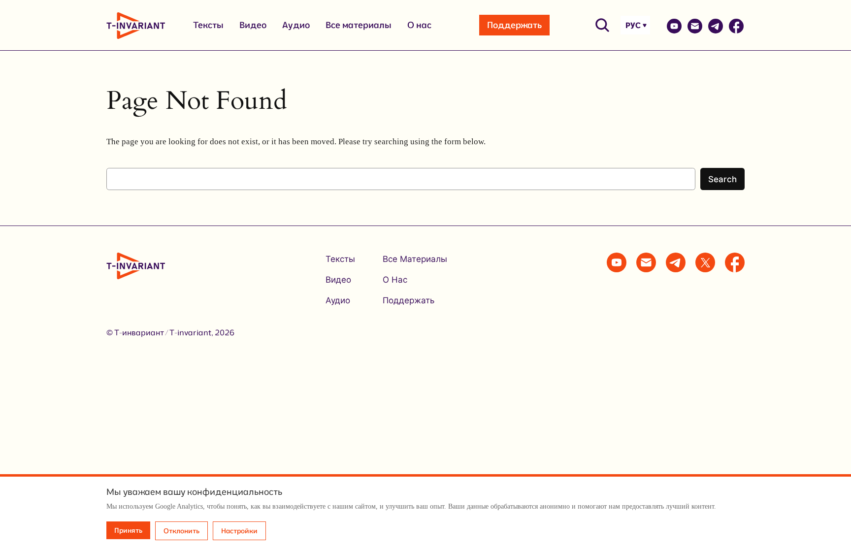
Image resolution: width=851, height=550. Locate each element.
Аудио (296, 25)
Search (722, 179)
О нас (419, 25)
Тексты (208, 25)
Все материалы (359, 25)
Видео (252, 25)
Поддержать (514, 25)
